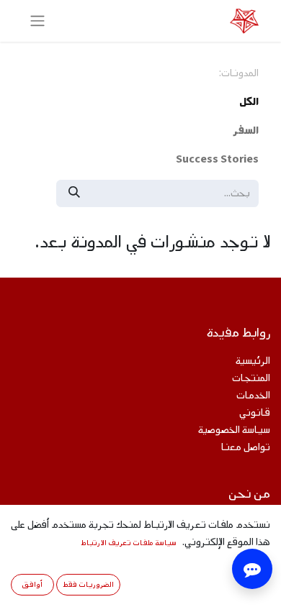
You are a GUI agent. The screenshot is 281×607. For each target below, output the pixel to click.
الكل (249, 101)
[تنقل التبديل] (37, 21)
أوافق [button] (32, 584)
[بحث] (74, 193)
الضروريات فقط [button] (88, 584)
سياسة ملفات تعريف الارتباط (129, 542)
